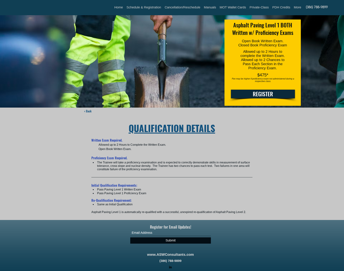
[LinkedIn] (170, 267)
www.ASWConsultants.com (170, 255)
